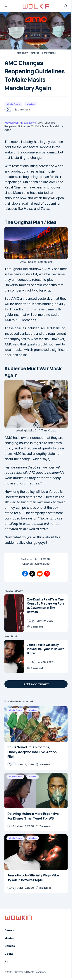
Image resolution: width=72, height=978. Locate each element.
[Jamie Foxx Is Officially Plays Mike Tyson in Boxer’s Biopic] (14, 656)
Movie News (13, 104)
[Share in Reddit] (39, 573)
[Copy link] (47, 573)
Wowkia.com (11, 122)
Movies (31, 104)
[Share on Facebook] (25, 573)
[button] (6, 5)
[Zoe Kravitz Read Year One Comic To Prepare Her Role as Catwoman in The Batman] (14, 613)
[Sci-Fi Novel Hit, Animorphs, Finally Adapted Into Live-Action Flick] (36, 724)
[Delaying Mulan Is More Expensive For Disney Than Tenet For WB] (36, 790)
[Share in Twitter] (32, 573)
